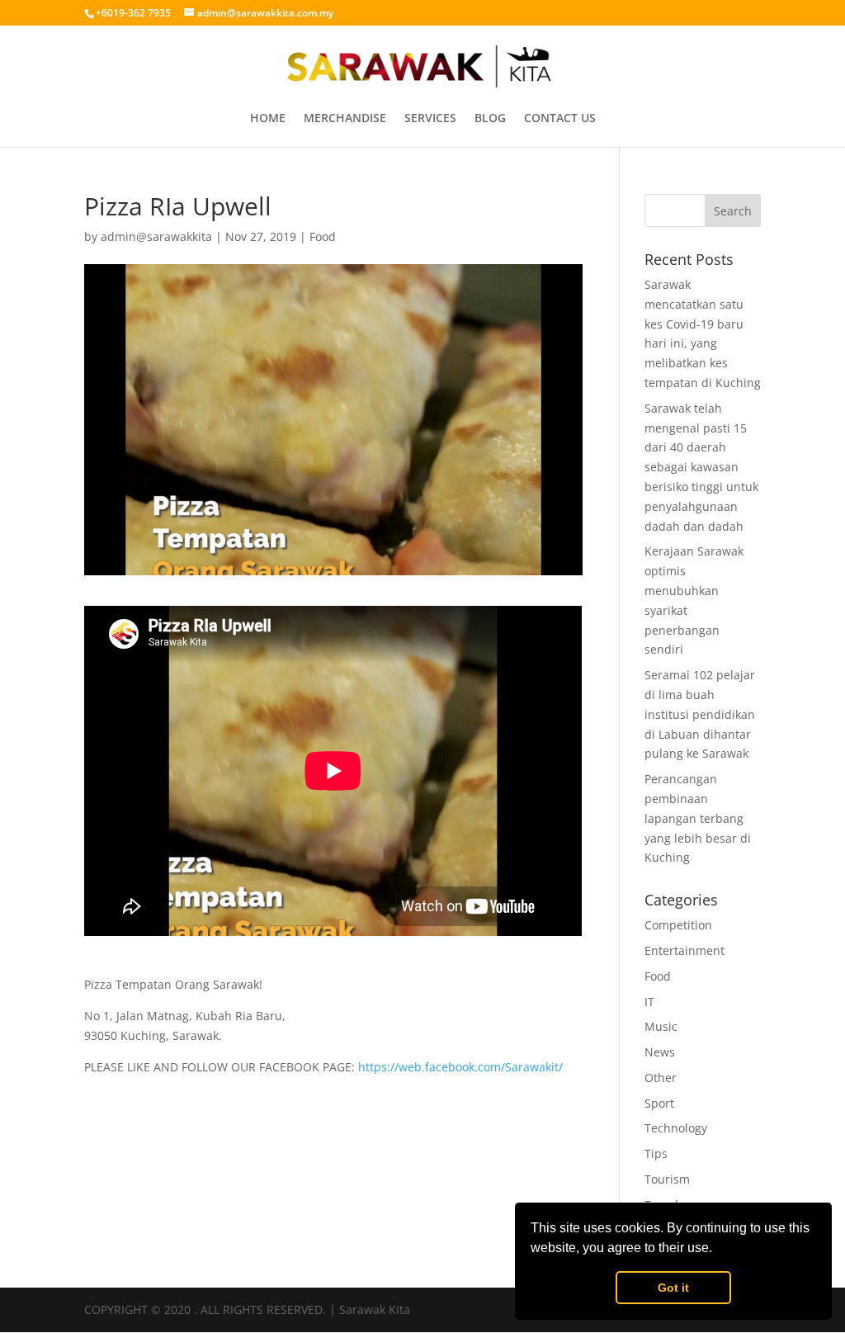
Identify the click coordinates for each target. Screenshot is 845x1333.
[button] (717, 1249)
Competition (678, 925)
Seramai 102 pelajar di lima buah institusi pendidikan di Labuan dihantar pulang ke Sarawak (699, 714)
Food (322, 236)
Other (660, 1077)
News (659, 1052)
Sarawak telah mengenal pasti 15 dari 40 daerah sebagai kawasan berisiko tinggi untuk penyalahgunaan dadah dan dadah (701, 467)
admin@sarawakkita (156, 236)
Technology (675, 1128)
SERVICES (430, 118)
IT (649, 1001)
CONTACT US (560, 118)
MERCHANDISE (345, 118)
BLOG (490, 118)
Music (660, 1026)
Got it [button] (673, 1287)
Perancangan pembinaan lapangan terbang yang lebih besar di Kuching (697, 818)
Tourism (667, 1179)
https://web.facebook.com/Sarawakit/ (460, 1067)
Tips (656, 1153)
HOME (268, 118)
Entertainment (684, 950)
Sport (659, 1103)
